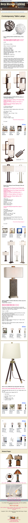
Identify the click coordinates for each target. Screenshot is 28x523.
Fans (19, 508)
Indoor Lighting (3, 507)
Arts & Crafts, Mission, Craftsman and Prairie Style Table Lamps (14, 482)
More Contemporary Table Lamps (14, 498)
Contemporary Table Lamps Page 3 (8, 499)
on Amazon (14, 39)
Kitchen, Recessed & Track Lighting (18, 508)
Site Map (19, 500)
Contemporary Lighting (12, 500)
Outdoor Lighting (10, 507)
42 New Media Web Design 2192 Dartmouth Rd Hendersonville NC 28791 (14, 520)
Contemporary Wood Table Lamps (13, 467)
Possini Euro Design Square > (18, 119)
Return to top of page (14, 505)
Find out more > (16, 503)
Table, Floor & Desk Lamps (21, 499)
